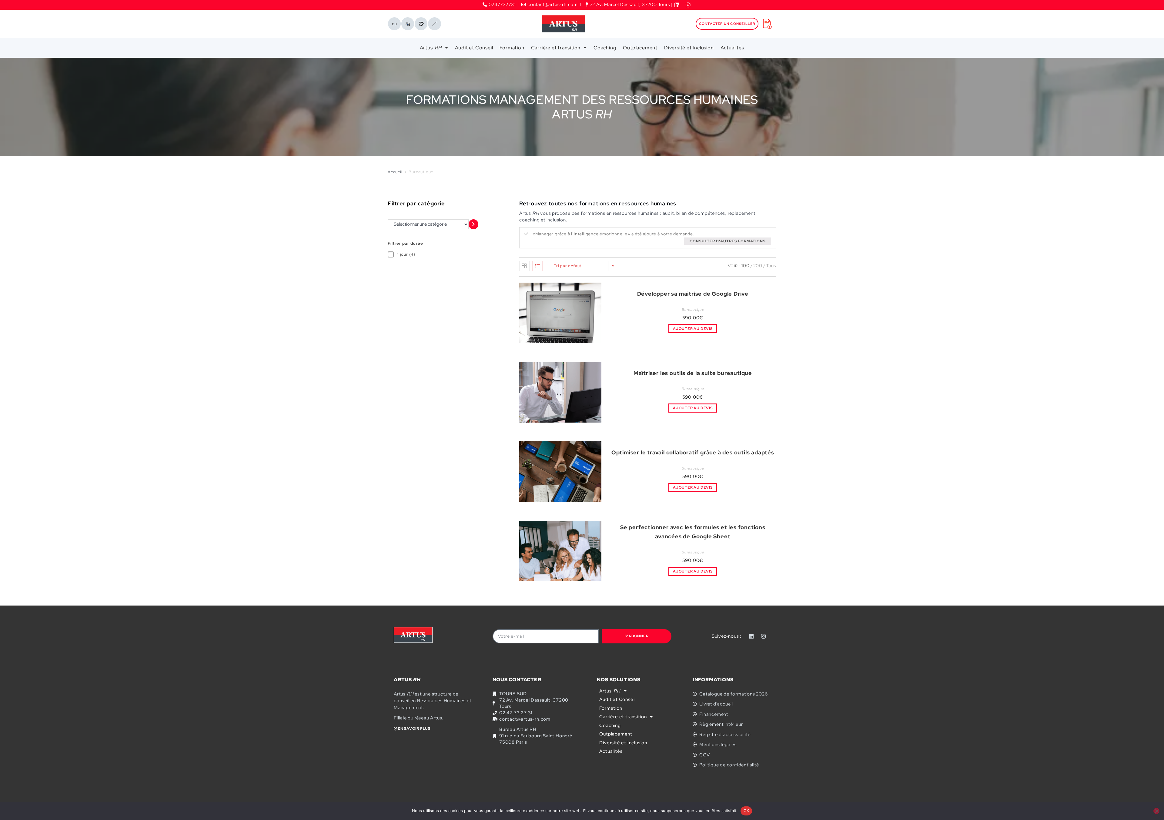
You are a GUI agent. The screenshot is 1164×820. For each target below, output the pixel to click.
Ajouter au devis (693, 328)
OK (746, 810)
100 (745, 266)
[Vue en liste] (538, 266)
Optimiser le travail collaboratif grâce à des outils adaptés (692, 452)
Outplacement (640, 48)
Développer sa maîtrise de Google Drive (692, 293)
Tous (771, 266)
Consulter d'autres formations (728, 241)
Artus (431, 48)
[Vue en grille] (524, 266)
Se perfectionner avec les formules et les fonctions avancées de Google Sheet (692, 532)
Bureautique (692, 309)
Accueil (395, 171)
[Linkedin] (751, 636)
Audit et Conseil (474, 48)
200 (757, 266)
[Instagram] (763, 636)
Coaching (605, 48)
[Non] (1156, 811)
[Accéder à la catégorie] (473, 224)
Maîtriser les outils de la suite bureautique (693, 373)
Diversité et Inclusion (689, 48)
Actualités (732, 48)
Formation (512, 48)
